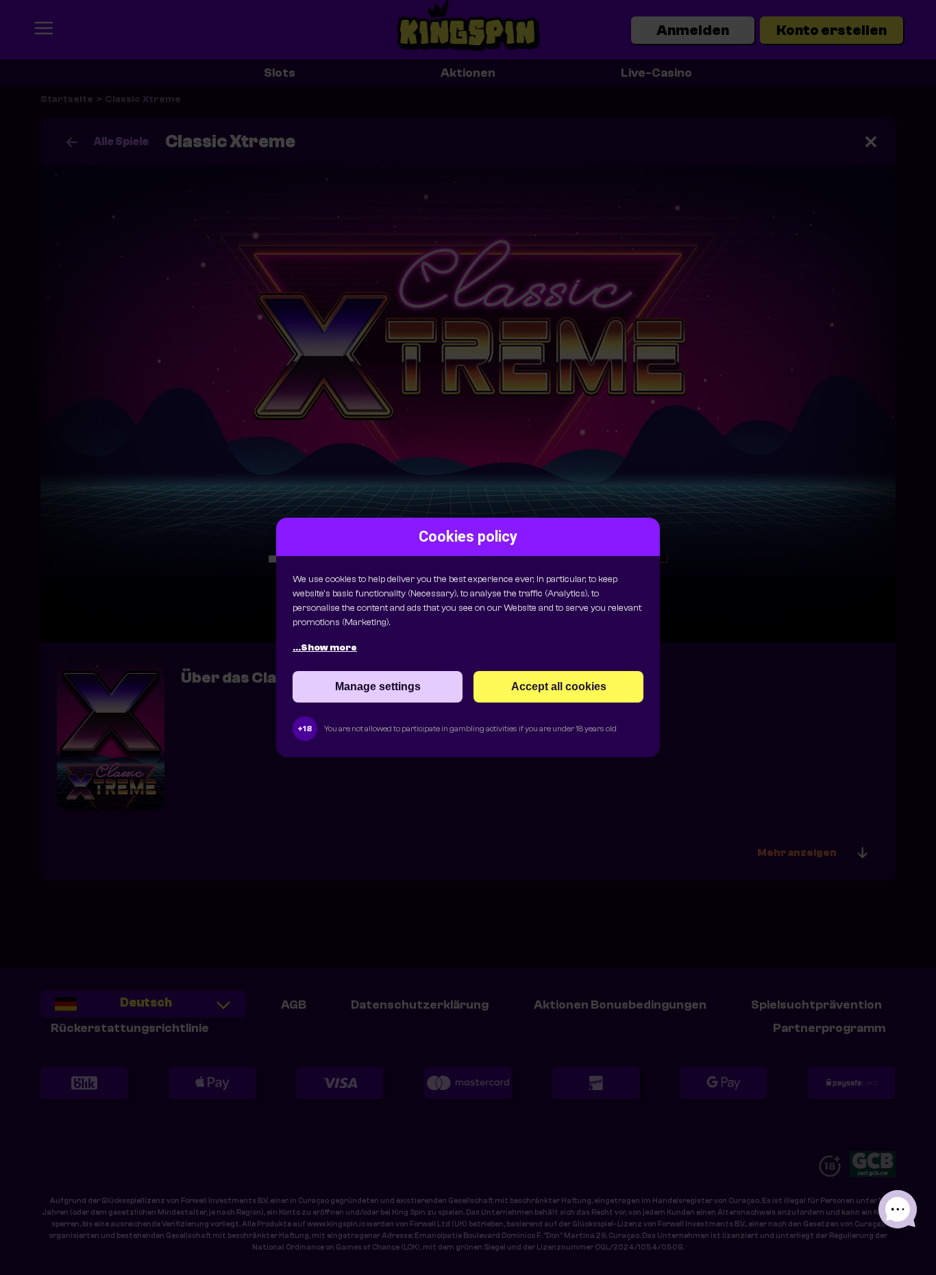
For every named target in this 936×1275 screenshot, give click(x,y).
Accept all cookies (558, 686)
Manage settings (378, 686)
